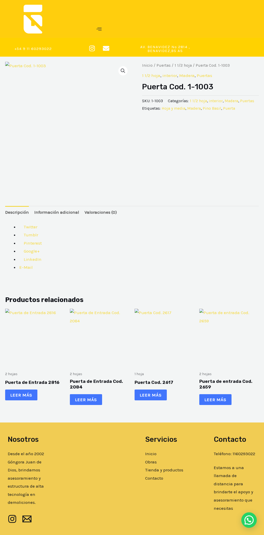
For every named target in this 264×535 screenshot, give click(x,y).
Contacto (154, 478)
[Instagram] (12, 518)
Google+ (31, 251)
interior (169, 75)
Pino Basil (212, 108)
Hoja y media (173, 108)
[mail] (26, 518)
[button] (99, 29)
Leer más (21, 395)
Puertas (163, 65)
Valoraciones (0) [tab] (101, 212)
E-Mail (25, 267)
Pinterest (32, 243)
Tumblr (30, 234)
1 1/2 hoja (183, 65)
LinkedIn (32, 259)
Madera (187, 75)
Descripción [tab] (17, 212)
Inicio (147, 65)
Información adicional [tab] (56, 212)
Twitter (30, 226)
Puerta (229, 108)
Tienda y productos (164, 469)
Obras (151, 461)
